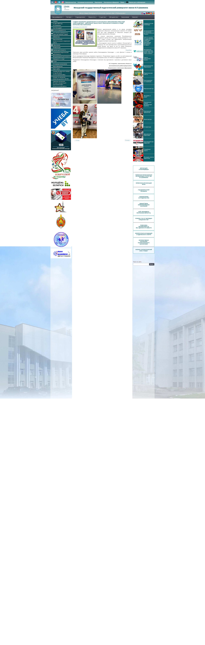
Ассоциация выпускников (85, 2)
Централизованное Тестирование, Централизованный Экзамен (149, 32)
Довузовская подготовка (147, 134)
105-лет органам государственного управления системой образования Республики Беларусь (149, 41)
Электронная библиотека (147, 112)
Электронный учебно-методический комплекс (148, 104)
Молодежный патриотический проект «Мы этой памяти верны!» (148, 51)
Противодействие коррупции (149, 142)
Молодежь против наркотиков (149, 157)
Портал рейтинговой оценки (147, 58)
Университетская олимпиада (148, 24)
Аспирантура (147, 127)
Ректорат (69, 17)
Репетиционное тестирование (148, 81)
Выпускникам (125, 17)
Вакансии (135, 17)
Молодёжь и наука (147, 96)
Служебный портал (147, 150)
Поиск (122, 2)
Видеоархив (98, 2)
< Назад (77, 140)
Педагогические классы (148, 74)
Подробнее (129, 50)
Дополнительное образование (148, 66)
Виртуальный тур (70, 2)
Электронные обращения (111, 2)
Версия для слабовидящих (137, 2)
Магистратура (148, 119)
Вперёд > (127, 140)
